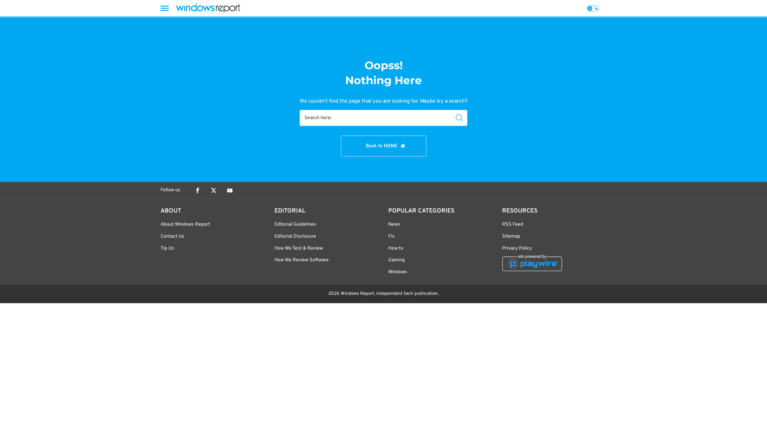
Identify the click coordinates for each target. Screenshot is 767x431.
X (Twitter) (213, 190)
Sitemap (511, 236)
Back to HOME (382, 146)
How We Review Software (301, 260)
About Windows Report (185, 224)
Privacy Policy (517, 248)
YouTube (229, 190)
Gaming (396, 260)
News (394, 224)
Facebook (197, 190)
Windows (397, 272)
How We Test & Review (298, 248)
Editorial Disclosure (295, 236)
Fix (391, 236)
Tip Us (167, 248)
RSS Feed (512, 224)
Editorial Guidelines (295, 224)
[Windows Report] (208, 8)
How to (395, 248)
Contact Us (172, 236)
